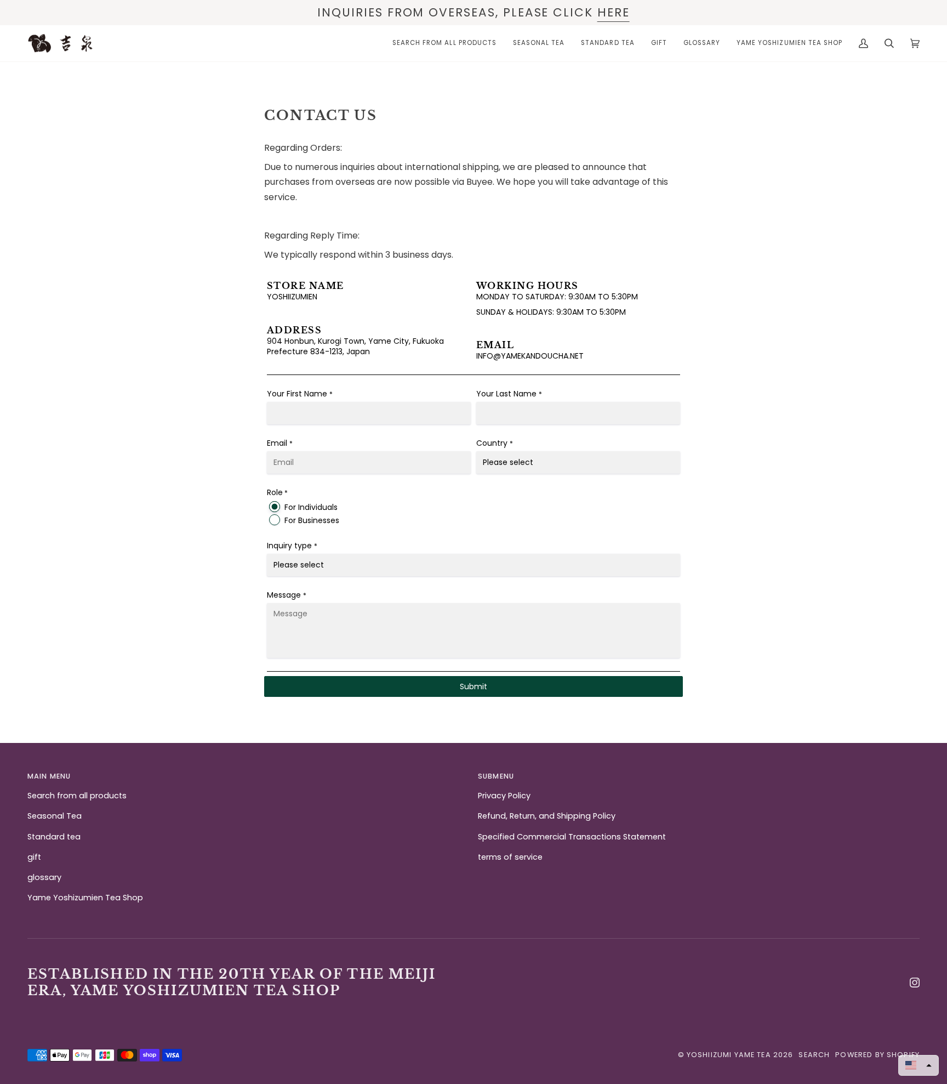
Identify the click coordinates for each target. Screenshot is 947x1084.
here (613, 12)
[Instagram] (915, 982)
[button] (248, 779)
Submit (473, 686)
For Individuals (311, 507)
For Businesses (311, 520)
